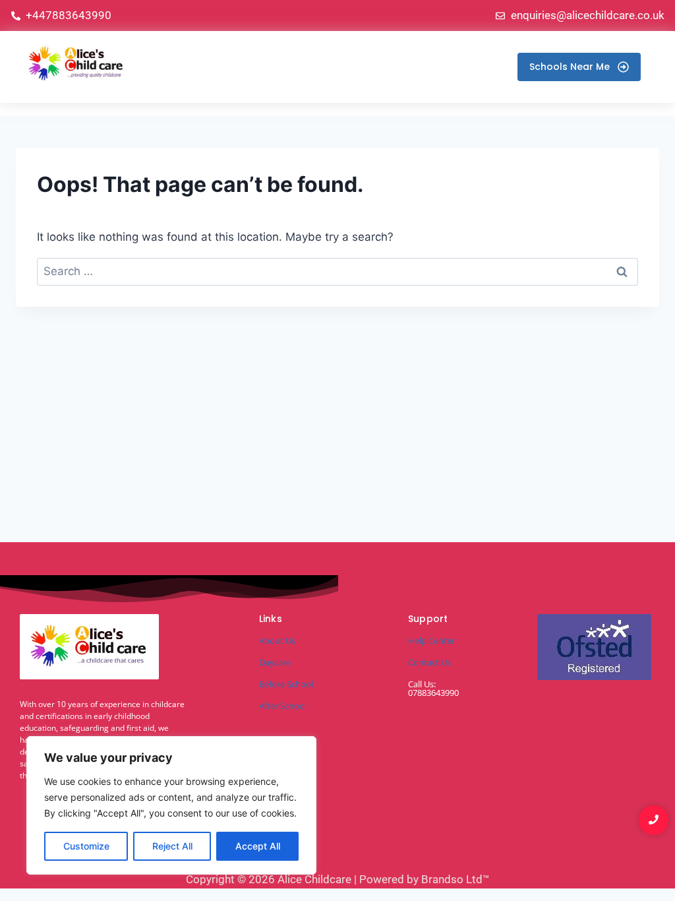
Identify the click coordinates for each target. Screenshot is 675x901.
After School (283, 706)
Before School (286, 684)
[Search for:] (337, 271)
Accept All (257, 846)
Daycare (275, 662)
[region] (171, 805)
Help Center (431, 640)
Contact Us (429, 662)
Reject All (172, 846)
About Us (277, 640)
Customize (86, 846)
